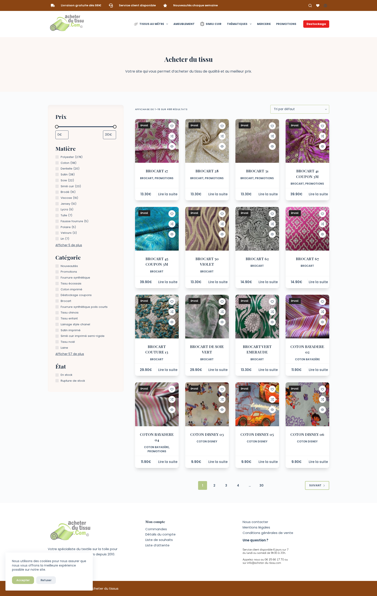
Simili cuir (213, 24)
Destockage (316, 24)
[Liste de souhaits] (317, 5)
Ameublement (184, 24)
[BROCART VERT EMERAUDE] (257, 316)
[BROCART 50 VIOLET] (207, 229)
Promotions (286, 24)
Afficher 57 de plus (69, 354)
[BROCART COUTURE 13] (157, 316)
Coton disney (207, 441)
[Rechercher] (310, 5)
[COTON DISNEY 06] (307, 404)
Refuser (46, 580)
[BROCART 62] (257, 229)
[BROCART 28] (207, 141)
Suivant (315, 485)
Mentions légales (256, 527)
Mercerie (264, 24)
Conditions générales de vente (268, 532)
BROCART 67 (307, 258)
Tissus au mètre (151, 24)
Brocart (146, 178)
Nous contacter (255, 522)
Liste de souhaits (159, 539)
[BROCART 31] (257, 141)
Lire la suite (167, 194)
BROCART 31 (257, 170)
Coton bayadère (307, 359)
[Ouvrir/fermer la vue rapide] (171, 146)
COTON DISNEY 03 (207, 434)
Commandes (156, 529)
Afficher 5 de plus (68, 245)
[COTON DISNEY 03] (207, 404)
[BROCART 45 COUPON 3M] (157, 229)
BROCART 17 (157, 170)
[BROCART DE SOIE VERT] (207, 316)
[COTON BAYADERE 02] (307, 316)
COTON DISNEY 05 (257, 434)
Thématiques (237, 24)
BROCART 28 (207, 170)
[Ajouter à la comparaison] (171, 136)
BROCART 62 (257, 258)
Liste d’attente (157, 545)
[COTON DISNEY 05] (257, 404)
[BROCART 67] (307, 229)
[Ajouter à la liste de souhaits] (171, 125)
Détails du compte (160, 534)
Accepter (23, 580)
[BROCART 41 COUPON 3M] (307, 141)
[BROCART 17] (157, 141)
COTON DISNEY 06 (307, 434)
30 (261, 485)
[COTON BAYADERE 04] (157, 404)
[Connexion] (325, 5)
